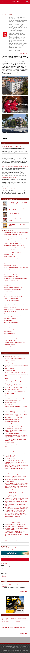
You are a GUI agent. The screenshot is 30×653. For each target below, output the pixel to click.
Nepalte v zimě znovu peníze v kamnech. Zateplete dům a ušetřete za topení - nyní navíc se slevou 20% (16, 486)
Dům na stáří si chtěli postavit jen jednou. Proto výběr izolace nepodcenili (14, 585)
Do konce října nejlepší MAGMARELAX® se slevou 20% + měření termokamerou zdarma (16, 520)
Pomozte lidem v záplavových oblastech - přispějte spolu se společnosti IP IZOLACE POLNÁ (16, 466)
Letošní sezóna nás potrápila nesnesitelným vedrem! (12, 289)
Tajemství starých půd (9, 395)
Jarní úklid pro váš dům (9, 393)
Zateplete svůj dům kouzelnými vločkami (13, 400)
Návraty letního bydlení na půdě (9, 347)
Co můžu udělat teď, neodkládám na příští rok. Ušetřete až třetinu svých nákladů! (16, 385)
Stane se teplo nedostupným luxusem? (12, 356)
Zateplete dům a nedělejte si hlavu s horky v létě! (11, 146)
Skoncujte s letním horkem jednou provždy (13, 433)
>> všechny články (24, 591)
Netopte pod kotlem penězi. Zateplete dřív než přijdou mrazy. (14, 325)
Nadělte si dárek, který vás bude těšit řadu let (11, 177)
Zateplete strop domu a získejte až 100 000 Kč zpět (12, 252)
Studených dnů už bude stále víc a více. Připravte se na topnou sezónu (15, 382)
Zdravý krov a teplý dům (14, 213)
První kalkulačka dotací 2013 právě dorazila (13, 474)
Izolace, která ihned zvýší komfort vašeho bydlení (12, 236)
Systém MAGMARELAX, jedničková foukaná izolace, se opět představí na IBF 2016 (16, 412)
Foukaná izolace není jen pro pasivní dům (13, 539)
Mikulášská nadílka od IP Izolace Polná (12, 516)
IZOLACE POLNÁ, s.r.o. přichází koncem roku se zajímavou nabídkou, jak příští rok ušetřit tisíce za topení (16, 514)
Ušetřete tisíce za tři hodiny (10, 370)
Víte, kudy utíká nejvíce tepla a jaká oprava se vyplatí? (15, 391)
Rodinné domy (18, 547)
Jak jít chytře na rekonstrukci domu (11, 540)
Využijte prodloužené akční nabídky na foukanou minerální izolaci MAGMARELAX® (16, 529)
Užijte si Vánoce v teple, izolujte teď (12, 421)
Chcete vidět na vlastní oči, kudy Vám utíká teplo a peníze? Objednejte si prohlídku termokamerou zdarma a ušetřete (16, 484)
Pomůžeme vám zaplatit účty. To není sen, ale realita (12, 258)
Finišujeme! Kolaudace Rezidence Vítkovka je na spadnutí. (16, 410)
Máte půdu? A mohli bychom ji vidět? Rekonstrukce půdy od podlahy (15, 237)
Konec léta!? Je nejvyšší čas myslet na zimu (11, 280)
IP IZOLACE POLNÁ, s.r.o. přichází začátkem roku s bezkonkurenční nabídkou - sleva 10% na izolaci (15, 511)
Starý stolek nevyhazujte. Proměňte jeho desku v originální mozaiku (14, 628)
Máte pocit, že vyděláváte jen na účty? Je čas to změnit (13, 296)
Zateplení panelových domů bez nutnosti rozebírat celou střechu (16, 502)
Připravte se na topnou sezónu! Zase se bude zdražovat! (15, 358)
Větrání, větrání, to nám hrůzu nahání (10, 318)
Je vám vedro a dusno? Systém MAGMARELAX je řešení (13, 234)
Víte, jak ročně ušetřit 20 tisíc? (9, 324)
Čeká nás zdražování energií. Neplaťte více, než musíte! (13, 287)
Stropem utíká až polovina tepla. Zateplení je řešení (12, 243)
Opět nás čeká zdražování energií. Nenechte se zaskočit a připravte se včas (16, 267)
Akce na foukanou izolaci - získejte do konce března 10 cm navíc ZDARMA (16, 505)
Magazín (5, 614)
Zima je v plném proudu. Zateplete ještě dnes (13, 423)
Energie (23, 547)
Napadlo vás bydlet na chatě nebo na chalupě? (11, 338)
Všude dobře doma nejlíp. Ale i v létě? (9, 155)
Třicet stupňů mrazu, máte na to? (9, 346)
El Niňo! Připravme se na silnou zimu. (10, 311)
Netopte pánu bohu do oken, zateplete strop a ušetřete (15, 453)
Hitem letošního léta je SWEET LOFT (12, 491)
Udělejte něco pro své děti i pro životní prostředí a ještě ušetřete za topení (15, 463)
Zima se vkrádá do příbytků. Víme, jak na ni (17, 219)
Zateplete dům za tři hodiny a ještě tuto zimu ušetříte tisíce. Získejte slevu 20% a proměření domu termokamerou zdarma (16, 445)
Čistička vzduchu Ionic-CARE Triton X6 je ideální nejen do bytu (13, 624)
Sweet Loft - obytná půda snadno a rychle (11, 327)
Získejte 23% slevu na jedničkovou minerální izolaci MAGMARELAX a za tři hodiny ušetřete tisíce (15, 451)
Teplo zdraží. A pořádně (9, 481)
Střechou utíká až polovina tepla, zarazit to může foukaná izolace (14, 342)
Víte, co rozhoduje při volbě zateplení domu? (11, 269)
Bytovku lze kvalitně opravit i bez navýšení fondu (12, 300)
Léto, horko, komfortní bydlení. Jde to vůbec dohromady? (16, 406)
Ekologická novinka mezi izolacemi (9, 344)
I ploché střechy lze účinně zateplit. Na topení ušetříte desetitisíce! (14, 336)
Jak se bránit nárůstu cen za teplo (9, 333)
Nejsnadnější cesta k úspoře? (10, 362)
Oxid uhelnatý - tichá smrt (10, 458)
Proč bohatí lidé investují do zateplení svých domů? (15, 425)
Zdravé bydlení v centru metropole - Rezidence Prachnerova (14, 293)
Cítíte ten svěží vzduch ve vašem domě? (10, 283)
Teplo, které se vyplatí (7, 285)
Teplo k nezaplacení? (9, 404)
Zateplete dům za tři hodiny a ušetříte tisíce (13, 417)
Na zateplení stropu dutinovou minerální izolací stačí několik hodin (15, 349)
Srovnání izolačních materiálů (10, 537)
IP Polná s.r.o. (4, 563)
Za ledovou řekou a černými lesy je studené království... (13, 239)
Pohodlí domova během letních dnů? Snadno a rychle (12, 282)
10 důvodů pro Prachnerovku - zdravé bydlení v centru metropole (15, 377)
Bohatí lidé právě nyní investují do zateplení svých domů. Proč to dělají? (16, 309)
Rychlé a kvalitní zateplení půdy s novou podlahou (14, 526)
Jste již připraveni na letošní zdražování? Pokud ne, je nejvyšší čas (15, 166)
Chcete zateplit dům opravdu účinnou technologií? (14, 397)
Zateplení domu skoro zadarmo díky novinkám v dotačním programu (15, 247)
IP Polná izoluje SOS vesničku (11, 408)
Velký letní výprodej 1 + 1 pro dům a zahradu (14, 489)
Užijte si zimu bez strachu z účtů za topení (17, 225)
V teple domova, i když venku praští (10, 241)
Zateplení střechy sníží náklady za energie (10, 261)
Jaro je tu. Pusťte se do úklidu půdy (9, 256)
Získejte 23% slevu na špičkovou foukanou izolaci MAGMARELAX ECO (14, 456)
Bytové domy (10, 549)
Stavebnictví (3, 549)
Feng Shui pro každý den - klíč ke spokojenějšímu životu (13, 631)
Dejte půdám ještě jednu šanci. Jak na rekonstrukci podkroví (14, 245)
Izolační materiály (10, 547)
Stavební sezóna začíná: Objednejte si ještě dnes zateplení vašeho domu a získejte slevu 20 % (16, 415)
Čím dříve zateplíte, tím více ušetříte (10, 335)
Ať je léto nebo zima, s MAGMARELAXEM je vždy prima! (16, 387)
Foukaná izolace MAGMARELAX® (10, 340)
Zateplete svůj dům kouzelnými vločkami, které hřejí (15, 380)
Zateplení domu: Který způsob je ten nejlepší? (11, 302)
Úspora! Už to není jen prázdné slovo (12, 419)
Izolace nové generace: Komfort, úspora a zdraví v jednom (18, 208)
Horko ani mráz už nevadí (8, 320)
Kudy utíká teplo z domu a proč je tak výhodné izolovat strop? (14, 272)
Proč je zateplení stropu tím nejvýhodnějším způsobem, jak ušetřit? (16, 374)
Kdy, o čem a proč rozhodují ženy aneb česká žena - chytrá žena (16, 534)
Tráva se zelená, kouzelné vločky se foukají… (11, 298)
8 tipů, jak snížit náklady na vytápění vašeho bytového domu (14, 248)
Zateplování (3, 547)
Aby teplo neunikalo (7, 263)
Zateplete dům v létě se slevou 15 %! (12, 389)
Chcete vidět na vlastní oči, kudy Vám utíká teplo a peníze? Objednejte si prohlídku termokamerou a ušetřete (16, 448)
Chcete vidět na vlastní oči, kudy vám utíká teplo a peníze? (13, 314)
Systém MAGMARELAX (10, 368)
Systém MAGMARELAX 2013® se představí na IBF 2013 (16, 470)
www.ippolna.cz (23, 53)
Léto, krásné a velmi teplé (10, 360)
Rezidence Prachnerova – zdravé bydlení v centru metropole (14, 294)
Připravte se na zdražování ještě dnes (10, 259)
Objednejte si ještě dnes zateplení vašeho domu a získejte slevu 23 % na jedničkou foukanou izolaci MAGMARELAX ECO (16, 436)
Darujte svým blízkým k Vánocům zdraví (10, 316)
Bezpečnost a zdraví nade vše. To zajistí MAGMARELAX (13, 250)
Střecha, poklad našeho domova (9, 271)
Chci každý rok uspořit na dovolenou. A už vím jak (15, 372)
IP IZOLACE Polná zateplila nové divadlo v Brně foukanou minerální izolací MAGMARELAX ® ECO (16, 499)
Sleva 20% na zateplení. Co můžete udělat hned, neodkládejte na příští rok (14, 472)
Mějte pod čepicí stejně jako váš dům (10, 265)
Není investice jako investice (8, 291)
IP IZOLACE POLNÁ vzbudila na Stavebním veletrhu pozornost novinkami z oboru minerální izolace (15, 532)
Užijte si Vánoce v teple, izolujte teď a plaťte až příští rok (16, 479)
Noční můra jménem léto (8, 331)
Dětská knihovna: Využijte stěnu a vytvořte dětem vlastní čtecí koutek (14, 618)
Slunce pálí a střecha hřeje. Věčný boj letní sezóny (12, 274)
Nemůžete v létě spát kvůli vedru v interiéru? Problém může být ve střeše (15, 431)
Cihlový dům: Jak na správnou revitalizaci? (11, 322)
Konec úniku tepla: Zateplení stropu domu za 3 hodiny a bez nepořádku (15, 278)
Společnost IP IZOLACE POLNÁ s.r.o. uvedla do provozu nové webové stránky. (16, 493)
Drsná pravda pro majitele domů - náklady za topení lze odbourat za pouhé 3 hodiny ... (16, 477)
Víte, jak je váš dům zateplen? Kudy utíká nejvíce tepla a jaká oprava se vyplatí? (16, 440)
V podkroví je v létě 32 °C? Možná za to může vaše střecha (18, 203)
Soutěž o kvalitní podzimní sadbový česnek (11, 621)
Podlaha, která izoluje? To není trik (9, 188)
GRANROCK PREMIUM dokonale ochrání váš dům (15, 468)
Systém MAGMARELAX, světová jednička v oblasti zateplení (14, 313)
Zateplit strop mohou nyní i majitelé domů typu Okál (15, 524)
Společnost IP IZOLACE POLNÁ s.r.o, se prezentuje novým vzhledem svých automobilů (15, 496)
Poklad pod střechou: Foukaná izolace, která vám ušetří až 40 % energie (16, 232)
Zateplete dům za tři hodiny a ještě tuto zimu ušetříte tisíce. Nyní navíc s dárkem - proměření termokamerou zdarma (16, 508)
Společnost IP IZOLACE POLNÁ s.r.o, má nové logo (15, 518)
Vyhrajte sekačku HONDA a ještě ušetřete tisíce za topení (16, 522)
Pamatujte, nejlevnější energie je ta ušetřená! (11, 276)
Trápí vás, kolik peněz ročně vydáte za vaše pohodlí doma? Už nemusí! (16, 366)
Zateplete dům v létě (9, 363)
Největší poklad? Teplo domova (9, 254)
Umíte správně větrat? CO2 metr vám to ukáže (14, 460)
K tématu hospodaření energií (9, 329)
